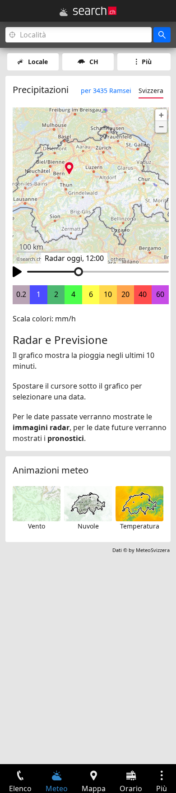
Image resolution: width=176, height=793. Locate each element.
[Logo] (94, 10)
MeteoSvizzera (153, 550)
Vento (36, 526)
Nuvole (88, 526)
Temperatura (139, 526)
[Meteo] (64, 12)
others (118, 259)
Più (147, 61)
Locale (38, 61)
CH (93, 61)
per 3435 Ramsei (106, 90)
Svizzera (151, 90)
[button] (161, 115)
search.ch (31, 259)
